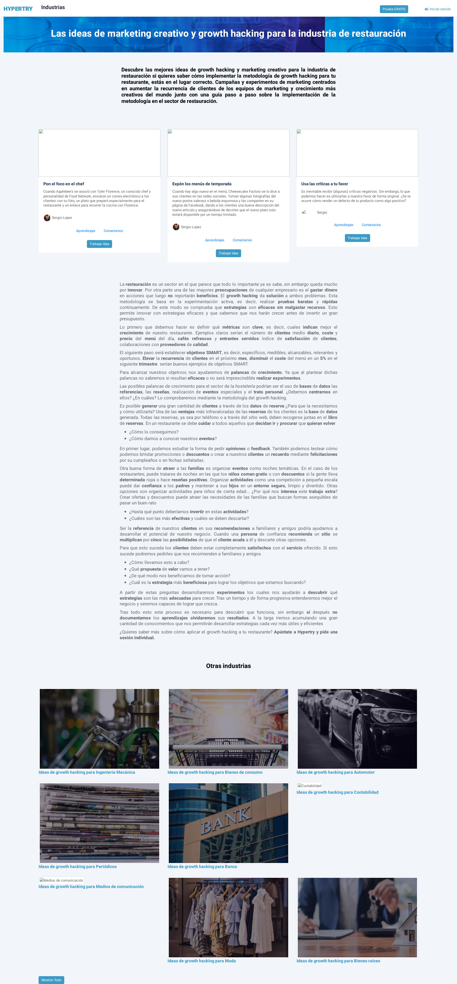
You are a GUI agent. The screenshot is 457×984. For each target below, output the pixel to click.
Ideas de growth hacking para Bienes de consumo (215, 772)
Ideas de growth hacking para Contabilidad (337, 792)
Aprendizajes (85, 230)
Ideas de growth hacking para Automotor (336, 772)
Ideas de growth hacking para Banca (202, 867)
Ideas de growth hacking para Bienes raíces (338, 961)
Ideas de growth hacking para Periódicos (78, 867)
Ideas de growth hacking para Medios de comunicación (91, 887)
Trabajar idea (99, 243)
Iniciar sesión (440, 9)
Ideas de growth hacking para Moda (202, 961)
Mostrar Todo (51, 980)
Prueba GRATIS (394, 9)
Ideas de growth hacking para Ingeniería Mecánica (87, 772)
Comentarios (113, 230)
